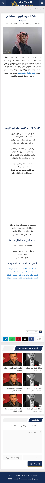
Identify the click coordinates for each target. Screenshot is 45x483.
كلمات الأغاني (34, 9)
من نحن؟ (33, 475)
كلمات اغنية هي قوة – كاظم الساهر (34, 410)
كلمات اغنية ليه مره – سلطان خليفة (22, 272)
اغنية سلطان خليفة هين (26, 73)
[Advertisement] (22, 102)
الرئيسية (41, 9)
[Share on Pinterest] (18, 339)
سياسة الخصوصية (22, 475)
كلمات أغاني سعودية (32, 332)
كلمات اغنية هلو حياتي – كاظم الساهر (33, 369)
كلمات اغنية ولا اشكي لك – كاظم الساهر (33, 389)
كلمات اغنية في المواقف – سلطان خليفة (22, 278)
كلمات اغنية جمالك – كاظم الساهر (14, 389)
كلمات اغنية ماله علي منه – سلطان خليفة (22, 275)
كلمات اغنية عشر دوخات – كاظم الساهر (12, 410)
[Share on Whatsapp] (12, 339)
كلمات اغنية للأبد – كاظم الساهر (13, 369)
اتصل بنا (12, 475)
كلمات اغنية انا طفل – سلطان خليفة (22, 268)
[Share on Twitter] (25, 339)
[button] (3, 3)
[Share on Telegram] (5, 339)
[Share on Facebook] (31, 339)
